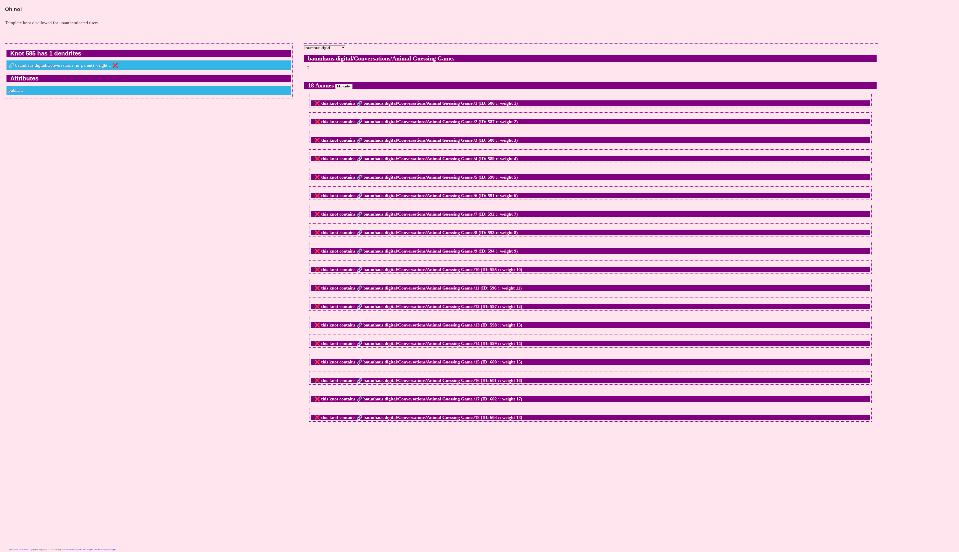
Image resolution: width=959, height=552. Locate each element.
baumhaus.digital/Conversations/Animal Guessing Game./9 (420, 251)
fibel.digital (75, 550)
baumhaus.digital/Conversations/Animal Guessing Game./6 (420, 195)
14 (518, 343)
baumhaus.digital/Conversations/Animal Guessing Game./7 (420, 214)
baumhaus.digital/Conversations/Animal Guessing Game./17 (421, 398)
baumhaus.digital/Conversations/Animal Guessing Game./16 (421, 380)
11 (518, 287)
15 (518, 361)
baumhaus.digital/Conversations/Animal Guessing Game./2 (420, 121)
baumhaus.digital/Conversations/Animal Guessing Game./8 (420, 232)
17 (518, 398)
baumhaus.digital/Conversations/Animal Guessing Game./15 (421, 361)
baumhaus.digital (86, 550)
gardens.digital (110, 550)
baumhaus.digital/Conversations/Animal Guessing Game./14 (421, 343)
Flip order (344, 86)
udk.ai (52, 550)
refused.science (99, 550)
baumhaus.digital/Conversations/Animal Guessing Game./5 (420, 177)
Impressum (14, 550)
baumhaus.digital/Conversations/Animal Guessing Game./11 (421, 287)
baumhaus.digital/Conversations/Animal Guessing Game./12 (421, 306)
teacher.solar (66, 550)
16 (518, 380)
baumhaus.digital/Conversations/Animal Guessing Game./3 (420, 140)
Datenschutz (23, 550)
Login (31, 550)
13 (518, 324)
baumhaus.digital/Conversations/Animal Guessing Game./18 (421, 417)
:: (308, 66)
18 (518, 417)
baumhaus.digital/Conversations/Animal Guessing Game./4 (420, 158)
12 (518, 306)
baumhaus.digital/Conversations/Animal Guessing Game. (381, 58)
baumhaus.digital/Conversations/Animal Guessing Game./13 (421, 324)
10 (518, 269)
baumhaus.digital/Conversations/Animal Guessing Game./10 (421, 269)
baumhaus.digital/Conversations (44, 65)
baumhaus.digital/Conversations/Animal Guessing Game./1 (420, 103)
